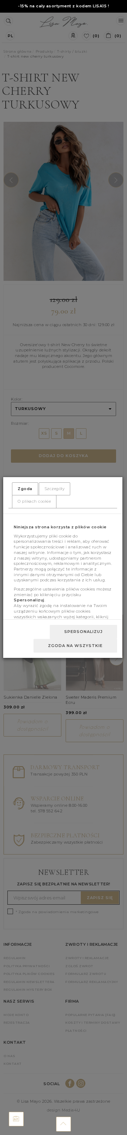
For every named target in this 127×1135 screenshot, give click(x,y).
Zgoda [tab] (25, 488)
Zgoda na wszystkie (75, 645)
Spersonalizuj (83, 631)
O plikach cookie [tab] (34, 501)
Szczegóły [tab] (54, 488)
